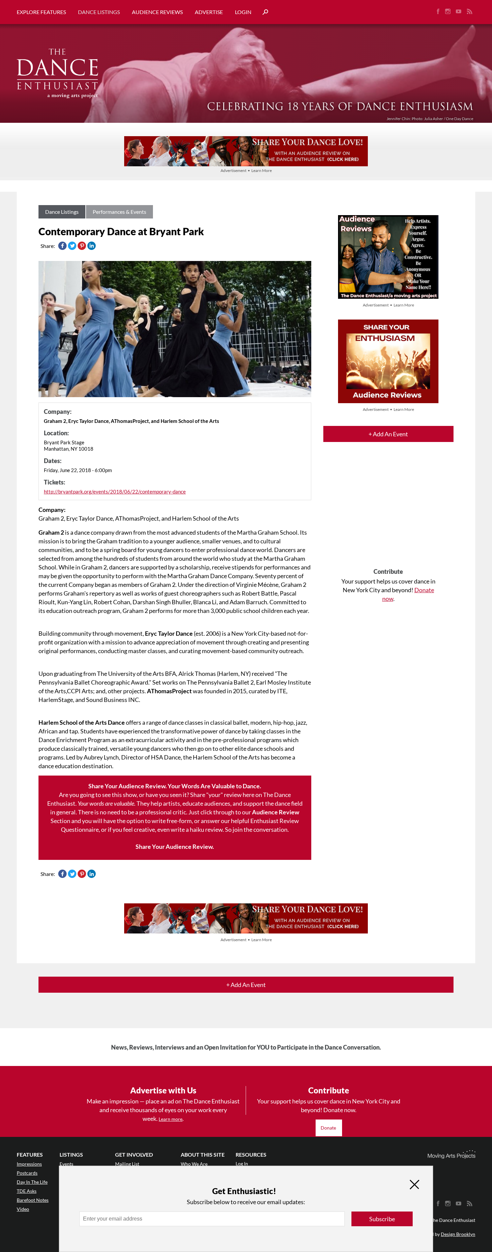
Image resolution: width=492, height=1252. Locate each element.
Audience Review (275, 812)
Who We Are (194, 1164)
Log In (242, 1163)
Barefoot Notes (33, 1200)
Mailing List (127, 1164)
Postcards (27, 1173)
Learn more (170, 1119)
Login (243, 12)
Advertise (209, 12)
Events (66, 1164)
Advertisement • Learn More (246, 170)
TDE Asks (26, 1191)
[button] (262, 12)
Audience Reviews (157, 12)
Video (23, 1209)
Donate (329, 1128)
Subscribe (382, 1219)
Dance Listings (99, 12)
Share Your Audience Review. (175, 846)
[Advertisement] (388, 511)
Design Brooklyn (458, 1234)
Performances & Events (119, 211)
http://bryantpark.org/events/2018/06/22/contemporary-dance (115, 491)
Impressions (29, 1164)
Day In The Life (32, 1182)
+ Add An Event (388, 434)
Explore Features (41, 12)
